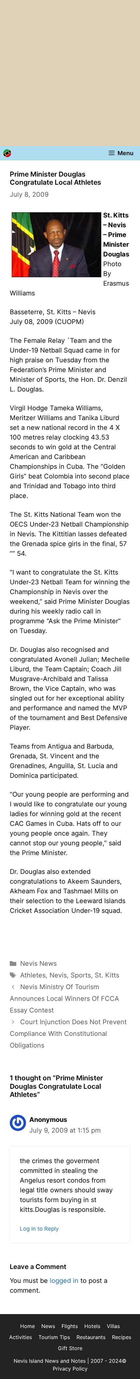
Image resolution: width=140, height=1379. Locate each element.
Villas (113, 1326)
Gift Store (70, 1348)
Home (27, 1326)
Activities (20, 1337)
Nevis (58, 975)
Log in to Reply (39, 1228)
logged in (64, 1281)
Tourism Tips (54, 1337)
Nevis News (38, 963)
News (48, 1326)
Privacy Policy (70, 1368)
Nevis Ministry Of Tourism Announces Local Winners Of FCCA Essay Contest (64, 998)
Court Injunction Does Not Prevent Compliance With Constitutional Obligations (68, 1033)
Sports (81, 975)
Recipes (121, 1337)
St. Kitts (107, 975)
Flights (70, 1326)
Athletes (33, 975)
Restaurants (91, 1337)
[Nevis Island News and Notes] (7, 153)
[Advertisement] (70, 73)
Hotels (92, 1326)
